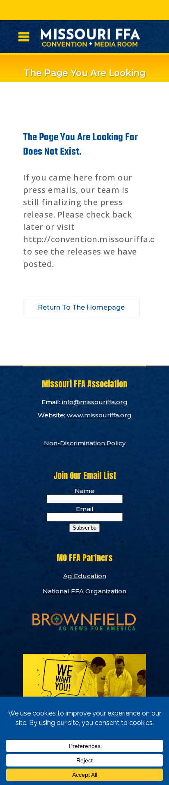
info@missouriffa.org (95, 402)
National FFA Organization (84, 591)
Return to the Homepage (81, 307)
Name (84, 491)
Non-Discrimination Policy (85, 443)
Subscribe (84, 528)
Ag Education (84, 576)
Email (85, 509)
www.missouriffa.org (99, 415)
